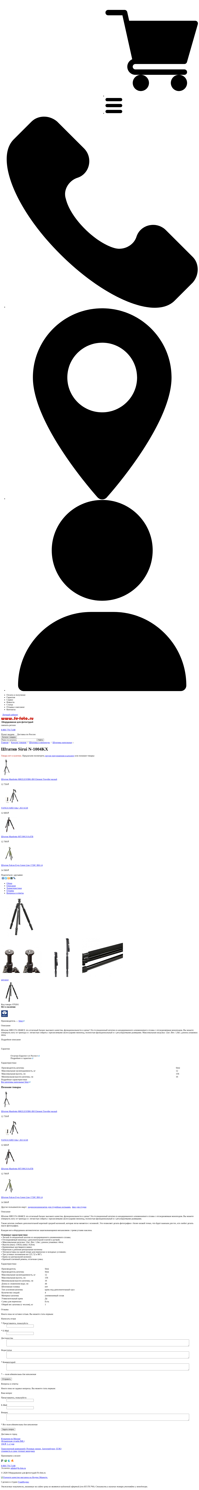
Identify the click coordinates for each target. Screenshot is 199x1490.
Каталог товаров (18, 742)
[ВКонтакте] (3, 878)
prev (3, 980)
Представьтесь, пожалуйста (14, 1323)
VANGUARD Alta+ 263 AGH (14, 808)
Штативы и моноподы (39, 742)
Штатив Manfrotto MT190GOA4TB (17, 836)
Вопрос (4, 1412)
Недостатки (6, 1350)
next (7, 980)
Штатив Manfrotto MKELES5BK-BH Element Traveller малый (29, 779)
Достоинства (7, 1338)
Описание (11, 886)
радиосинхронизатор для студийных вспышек (49, 1207)
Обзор (9, 883)
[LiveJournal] (14, 878)
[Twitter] (5, 878)
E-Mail (5, 1331)
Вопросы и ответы (15, 893)
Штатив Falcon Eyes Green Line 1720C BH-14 (22, 865)
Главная (4, 742)
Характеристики (14, 888)
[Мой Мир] (11, 878)
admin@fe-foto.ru (18, 1468)
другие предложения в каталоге (59, 756)
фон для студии (79, 1207)
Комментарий (8, 1362)
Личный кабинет (10, 715)
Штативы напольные (62, 742)
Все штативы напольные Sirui (15, 1082)
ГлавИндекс (23, 1482)
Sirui (21, 1021)
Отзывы (10, 890)
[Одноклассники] (8, 878)
